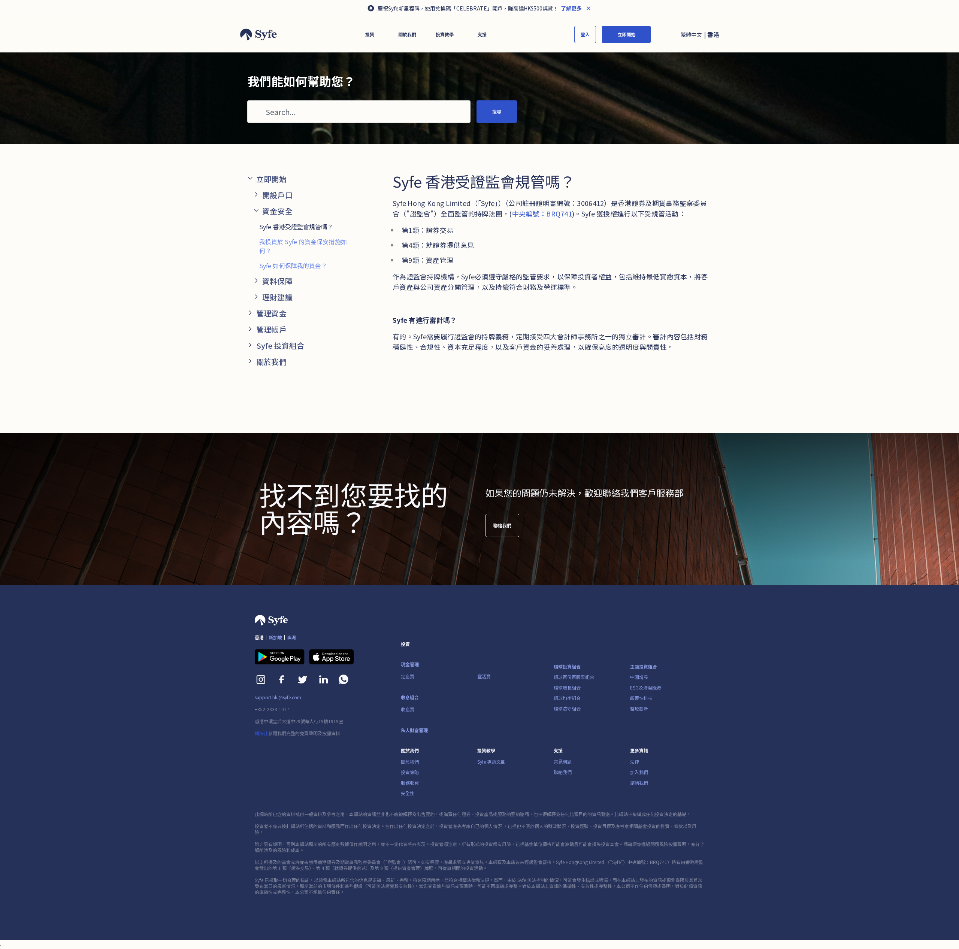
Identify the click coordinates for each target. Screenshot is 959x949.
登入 (585, 34)
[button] (369, 34)
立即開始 (626, 34)
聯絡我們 (502, 525)
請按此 (261, 733)
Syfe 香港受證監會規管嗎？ (296, 226)
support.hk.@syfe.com (278, 697)
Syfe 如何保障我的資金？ (293, 265)
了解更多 (571, 8)
